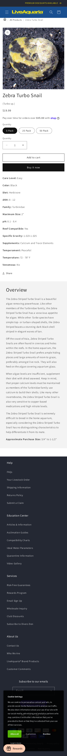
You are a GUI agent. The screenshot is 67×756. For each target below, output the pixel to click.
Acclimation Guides (17, 532)
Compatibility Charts (18, 540)
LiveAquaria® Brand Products (23, 661)
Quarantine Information (20, 555)
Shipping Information (19, 487)
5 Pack (10, 130)
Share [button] (9, 273)
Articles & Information (19, 524)
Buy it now (33, 167)
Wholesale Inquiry (17, 608)
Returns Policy (15, 495)
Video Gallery (14, 563)
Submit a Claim (15, 502)
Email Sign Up (14, 600)
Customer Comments (19, 669)
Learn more (15, 743)
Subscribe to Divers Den (20, 624)
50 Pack (44, 130)
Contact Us (13, 645)
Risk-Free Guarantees (18, 585)
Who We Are (13, 653)
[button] (7, 12)
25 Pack (26, 130)
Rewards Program (17, 592)
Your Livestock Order (18, 479)
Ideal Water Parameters (20, 548)
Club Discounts (15, 616)
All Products (16, 19)
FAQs (9, 472)
